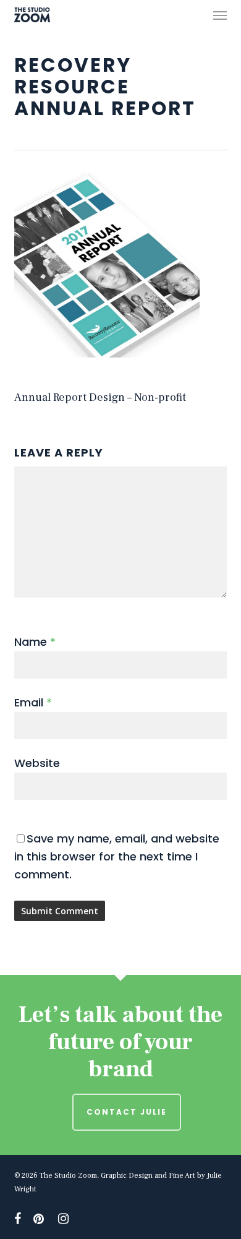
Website (37, 763)
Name (35, 642)
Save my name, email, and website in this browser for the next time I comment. (116, 856)
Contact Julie (127, 1112)
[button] (220, 15)
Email (33, 702)
